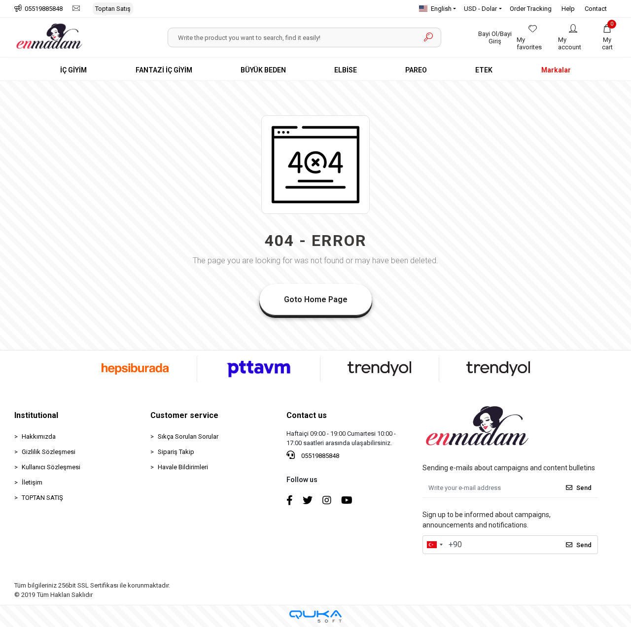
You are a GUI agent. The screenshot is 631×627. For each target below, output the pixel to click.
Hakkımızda (39, 436)
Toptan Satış (113, 8)
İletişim (32, 482)
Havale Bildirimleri (183, 467)
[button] (607, 38)
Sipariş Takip (176, 451)
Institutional (36, 415)
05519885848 (319, 455)
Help (568, 8)
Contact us (306, 415)
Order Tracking (531, 8)
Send (584, 487)
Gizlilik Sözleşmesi (48, 451)
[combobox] (434, 545)
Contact (596, 8)
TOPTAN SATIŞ (42, 497)
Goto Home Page (316, 299)
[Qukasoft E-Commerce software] (315, 616)
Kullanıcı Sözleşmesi (51, 467)
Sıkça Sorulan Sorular (188, 436)
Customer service (184, 415)
